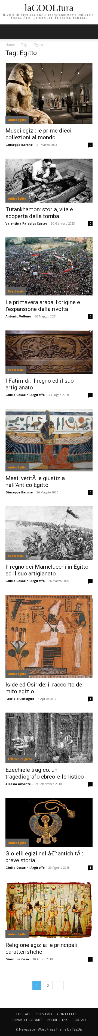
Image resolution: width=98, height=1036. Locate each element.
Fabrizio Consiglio (19, 699)
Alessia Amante (18, 784)
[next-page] (59, 985)
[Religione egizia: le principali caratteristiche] (49, 909)
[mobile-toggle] (9, 31)
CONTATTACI (67, 1014)
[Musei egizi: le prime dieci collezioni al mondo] (49, 93)
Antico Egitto (17, 120)
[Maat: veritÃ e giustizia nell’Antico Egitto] (49, 440)
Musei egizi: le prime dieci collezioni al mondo (38, 134)
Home (10, 44)
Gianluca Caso (17, 959)
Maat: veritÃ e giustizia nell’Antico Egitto (35, 481)
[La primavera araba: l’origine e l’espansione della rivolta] (49, 266)
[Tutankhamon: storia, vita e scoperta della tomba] (49, 181)
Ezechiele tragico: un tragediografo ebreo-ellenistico (44, 773)
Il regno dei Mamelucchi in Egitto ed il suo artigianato (46, 570)
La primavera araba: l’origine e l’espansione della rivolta (42, 305)
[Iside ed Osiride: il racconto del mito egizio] (49, 636)
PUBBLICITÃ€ (57, 1020)
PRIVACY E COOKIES (27, 1020)
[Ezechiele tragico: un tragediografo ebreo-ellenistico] (49, 738)
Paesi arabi (16, 291)
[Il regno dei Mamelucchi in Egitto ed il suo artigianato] (49, 533)
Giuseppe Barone (19, 145)
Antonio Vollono (18, 316)
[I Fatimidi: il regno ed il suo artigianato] (49, 352)
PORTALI (79, 1020)
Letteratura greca (20, 759)
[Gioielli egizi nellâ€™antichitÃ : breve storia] (49, 822)
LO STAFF (23, 1014)
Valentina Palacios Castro (26, 223)
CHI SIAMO (44, 1014)
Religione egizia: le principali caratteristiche (41, 948)
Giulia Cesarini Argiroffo (25, 395)
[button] (90, 31)
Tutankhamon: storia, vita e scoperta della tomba (39, 212)
